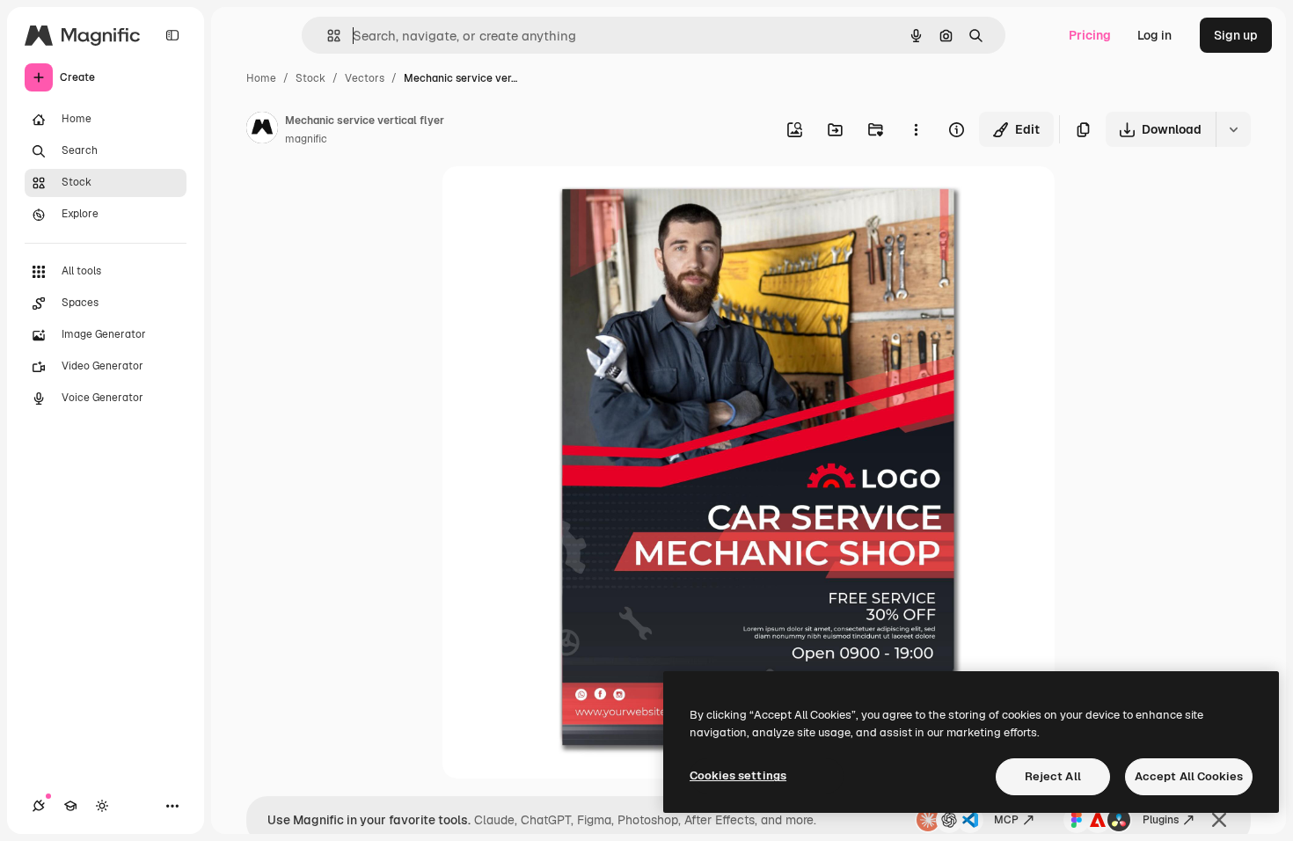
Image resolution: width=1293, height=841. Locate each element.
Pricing (1090, 35)
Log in (1154, 35)
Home (261, 78)
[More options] (915, 129)
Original (555, 200)
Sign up (1236, 35)
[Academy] (70, 806)
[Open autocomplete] (327, 35)
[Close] (1219, 819)
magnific (306, 139)
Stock (310, 78)
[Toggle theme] (102, 806)
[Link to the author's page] (262, 130)
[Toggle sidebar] (172, 35)
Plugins (1161, 820)
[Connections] (39, 806)
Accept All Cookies (1189, 776)
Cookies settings (738, 775)
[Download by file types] (1233, 129)
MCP (1006, 820)
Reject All (1053, 776)
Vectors (364, 78)
